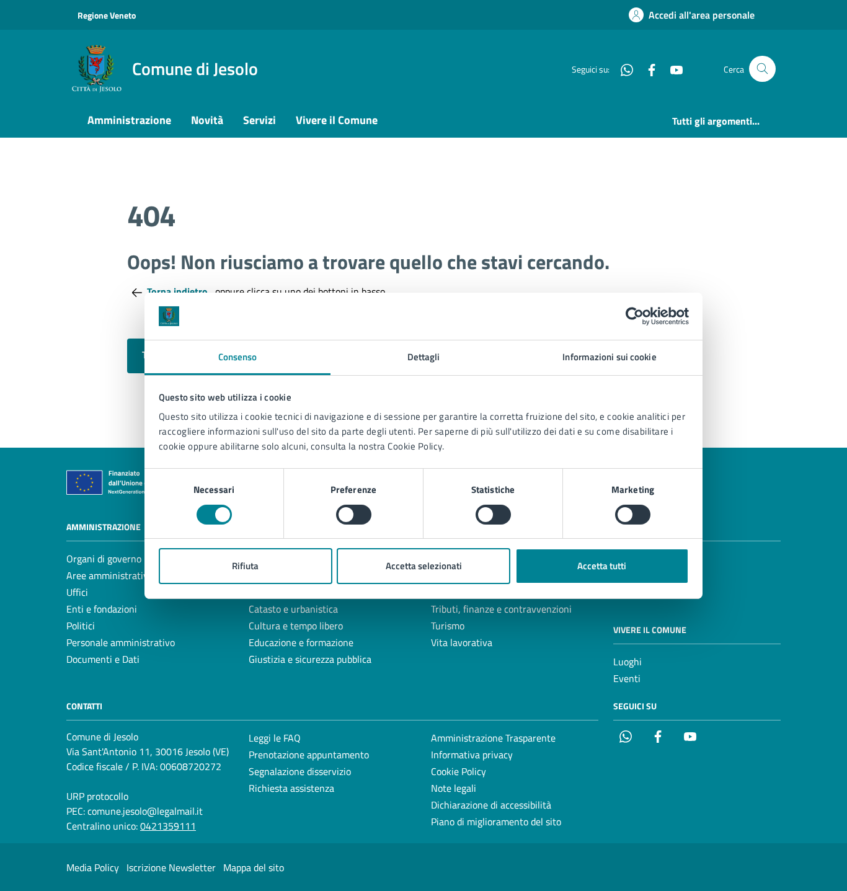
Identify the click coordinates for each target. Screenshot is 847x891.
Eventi (627, 678)
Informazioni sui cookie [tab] (609, 357)
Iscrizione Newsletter (171, 867)
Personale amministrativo (120, 642)
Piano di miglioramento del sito (496, 821)
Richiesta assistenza (291, 788)
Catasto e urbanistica (293, 608)
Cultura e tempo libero (296, 625)
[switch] (353, 515)
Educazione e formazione (301, 642)
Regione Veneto (107, 15)
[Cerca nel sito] (762, 69)
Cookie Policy (458, 771)
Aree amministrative (109, 575)
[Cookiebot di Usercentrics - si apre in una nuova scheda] (634, 316)
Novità (207, 120)
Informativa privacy (472, 754)
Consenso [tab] (237, 357)
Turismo (447, 625)
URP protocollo (97, 796)
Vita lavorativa (461, 642)
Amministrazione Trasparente (493, 737)
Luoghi (627, 661)
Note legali (453, 788)
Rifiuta (245, 566)
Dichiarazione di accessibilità (491, 804)
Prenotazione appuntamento (309, 754)
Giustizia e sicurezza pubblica (310, 659)
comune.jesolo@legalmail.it (145, 811)
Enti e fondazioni (101, 608)
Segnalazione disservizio (300, 771)
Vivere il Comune (337, 120)
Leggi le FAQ (275, 737)
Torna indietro (178, 291)
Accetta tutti (601, 566)
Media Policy (92, 867)
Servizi (259, 120)
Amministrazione (129, 120)
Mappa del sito (253, 867)
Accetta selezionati (424, 566)
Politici (80, 625)
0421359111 (168, 825)
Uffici (77, 592)
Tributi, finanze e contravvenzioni (501, 608)
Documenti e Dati (103, 659)
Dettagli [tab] (423, 357)
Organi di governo (103, 558)
